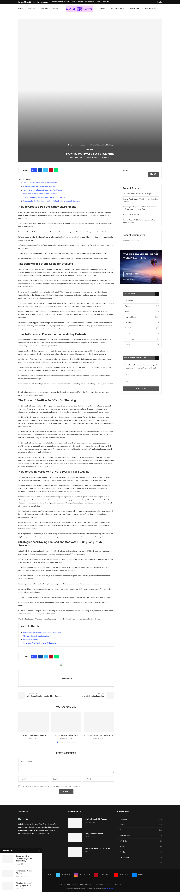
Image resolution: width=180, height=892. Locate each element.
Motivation (134, 9)
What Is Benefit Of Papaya (96, 819)
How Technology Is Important (33, 735)
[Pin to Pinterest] (51, 170)
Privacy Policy (77, 2)
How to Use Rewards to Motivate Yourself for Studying (44, 197)
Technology (150, 9)
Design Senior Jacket (94, 834)
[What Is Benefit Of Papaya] (75, 823)
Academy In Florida (30, 639)
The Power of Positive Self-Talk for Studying (40, 193)
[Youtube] (150, 2)
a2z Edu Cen (77, 157)
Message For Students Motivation (98, 735)
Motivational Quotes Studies (25, 872)
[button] (22, 727)
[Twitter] (142, 2)
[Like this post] (34, 170)
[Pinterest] (148, 2)
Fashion (44, 9)
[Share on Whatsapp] (56, 170)
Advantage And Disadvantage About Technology (42, 632)
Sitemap (106, 2)
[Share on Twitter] (45, 170)
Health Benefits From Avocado (98, 848)
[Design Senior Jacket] (75, 837)
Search (125, 170)
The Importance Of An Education (36, 636)
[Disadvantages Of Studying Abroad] (7, 886)
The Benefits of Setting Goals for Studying (39, 186)
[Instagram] (145, 2)
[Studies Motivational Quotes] (66, 722)
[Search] (160, 9)
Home (20, 9)
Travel (103, 9)
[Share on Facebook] (40, 170)
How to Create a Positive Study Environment (40, 183)
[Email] (153, 2)
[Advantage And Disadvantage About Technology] (7, 859)
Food (55, 9)
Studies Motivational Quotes (66, 735)
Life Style (31, 9)
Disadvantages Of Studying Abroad (24, 884)
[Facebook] (139, 2)
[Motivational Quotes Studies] (7, 873)
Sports (142, 333)
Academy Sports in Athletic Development (138, 194)
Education (81, 145)
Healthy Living (117, 9)
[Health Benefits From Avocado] (75, 852)
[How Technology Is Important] (33, 722)
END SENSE (109, 888)
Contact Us (89, 2)
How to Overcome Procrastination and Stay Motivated (43, 190)
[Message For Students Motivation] (99, 722)
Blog (98, 2)
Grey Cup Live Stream (131, 214)
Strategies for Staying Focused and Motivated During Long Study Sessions (51, 201)
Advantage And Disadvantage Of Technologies (41, 643)
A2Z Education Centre (60, 2)
